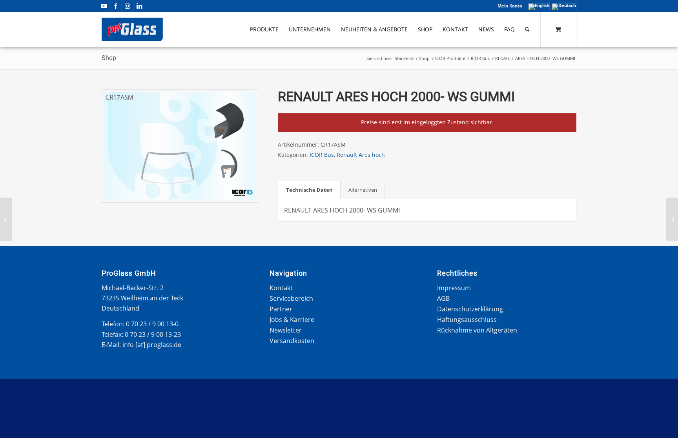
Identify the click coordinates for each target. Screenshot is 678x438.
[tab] (309, 190)
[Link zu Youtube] (103, 6)
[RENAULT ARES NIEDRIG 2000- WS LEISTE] (6, 219)
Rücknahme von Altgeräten (477, 330)
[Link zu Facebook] (115, 6)
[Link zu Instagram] (127, 6)
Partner (281, 309)
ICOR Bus (322, 154)
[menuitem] (508, 6)
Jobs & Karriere (292, 319)
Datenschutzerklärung (470, 309)
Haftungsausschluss (467, 319)
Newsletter (286, 330)
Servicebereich (291, 298)
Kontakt (281, 288)
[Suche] (527, 29)
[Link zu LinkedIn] (139, 6)
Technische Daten (309, 189)
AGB (443, 298)
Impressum (454, 288)
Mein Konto (510, 6)
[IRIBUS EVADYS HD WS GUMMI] (672, 219)
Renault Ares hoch (361, 154)
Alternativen (362, 189)
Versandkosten (292, 340)
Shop (109, 58)
